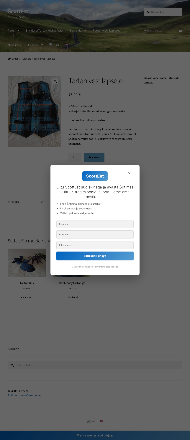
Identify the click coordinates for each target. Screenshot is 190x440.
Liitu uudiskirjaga (95, 256)
